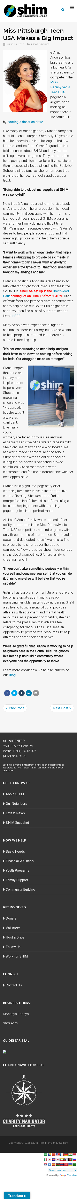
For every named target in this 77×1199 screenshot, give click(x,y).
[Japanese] (49, 1159)
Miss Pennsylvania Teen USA (60, 87)
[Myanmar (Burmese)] (62, 1159)
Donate (11, 918)
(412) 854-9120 (14, 756)
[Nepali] (66, 1159)
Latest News (15, 813)
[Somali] (49, 1164)
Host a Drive (15, 937)
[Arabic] (45, 1154)
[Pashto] (70, 1159)
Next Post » (62, 708)
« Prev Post (15, 708)
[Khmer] (53, 1159)
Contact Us (14, 985)
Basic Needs (15, 851)
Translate (72, 1175)
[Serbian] (45, 1164)
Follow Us (13, 947)
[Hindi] (70, 1154)
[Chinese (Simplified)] (53, 1154)
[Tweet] (14, 693)
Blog (12, 675)
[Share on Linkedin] (29, 693)
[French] (62, 1154)
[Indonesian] (74, 1154)
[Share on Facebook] (7, 693)
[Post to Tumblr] (21, 693)
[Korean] (58, 1159)
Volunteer (13, 928)
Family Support (17, 880)
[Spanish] (53, 1164)
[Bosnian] (49, 1154)
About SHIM (15, 794)
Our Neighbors (16, 804)
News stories (40, 44)
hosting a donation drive (25, 122)
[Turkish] (66, 1164)
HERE (16, 316)
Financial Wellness (20, 861)
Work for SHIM (17, 956)
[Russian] (74, 1159)
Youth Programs (17, 870)
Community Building (20, 889)
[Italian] (45, 1159)
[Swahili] (58, 1164)
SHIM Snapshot (17, 823)
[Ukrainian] (70, 1164)
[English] (58, 1154)
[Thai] (62, 1164)
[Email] (36, 693)
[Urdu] (74, 1164)
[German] (66, 1154)
